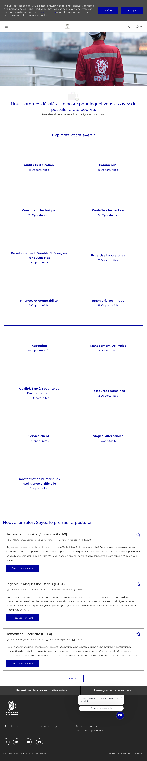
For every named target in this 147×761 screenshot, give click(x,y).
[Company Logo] (67, 26)
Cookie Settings (46, 12)
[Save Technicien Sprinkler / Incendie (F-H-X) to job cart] (138, 534)
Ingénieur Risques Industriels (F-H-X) (35, 584)
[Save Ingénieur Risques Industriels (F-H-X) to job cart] (138, 584)
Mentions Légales (50, 726)
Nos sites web (13, 726)
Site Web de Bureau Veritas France (124, 753)
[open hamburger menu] (6, 26)
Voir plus (73, 678)
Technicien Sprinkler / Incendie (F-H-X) (36, 534)
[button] (129, 26)
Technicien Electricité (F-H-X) (29, 634)
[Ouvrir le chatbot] (120, 715)
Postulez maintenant (22, 568)
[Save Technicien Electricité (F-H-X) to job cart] (138, 634)
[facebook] (6, 741)
